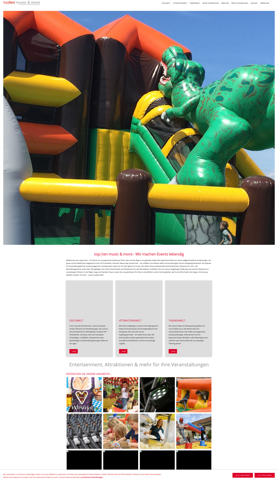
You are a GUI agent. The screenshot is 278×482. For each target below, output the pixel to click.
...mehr (73, 351)
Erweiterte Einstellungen (93, 477)
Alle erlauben (264, 475)
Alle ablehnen (243, 475)
